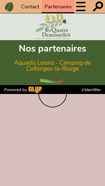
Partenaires (58, 6)
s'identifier (91, 90)
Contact (30, 6)
